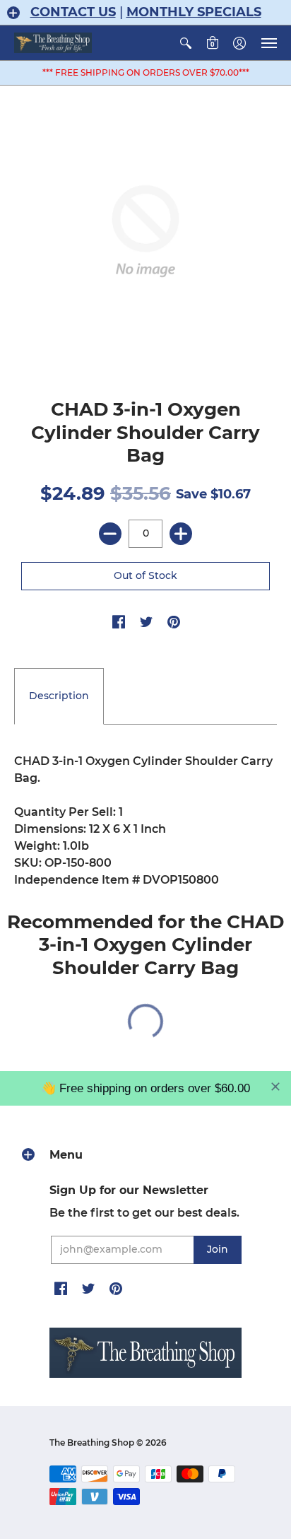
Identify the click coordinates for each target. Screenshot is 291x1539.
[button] (13, 12)
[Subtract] (110, 533)
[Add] (181, 533)
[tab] (59, 696)
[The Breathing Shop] (53, 42)
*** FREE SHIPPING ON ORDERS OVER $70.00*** (145, 72)
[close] (275, 1086)
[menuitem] (185, 42)
